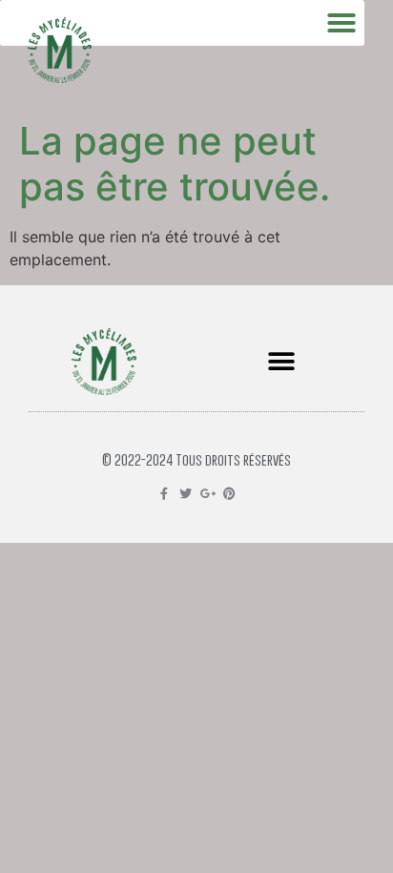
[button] (280, 361)
